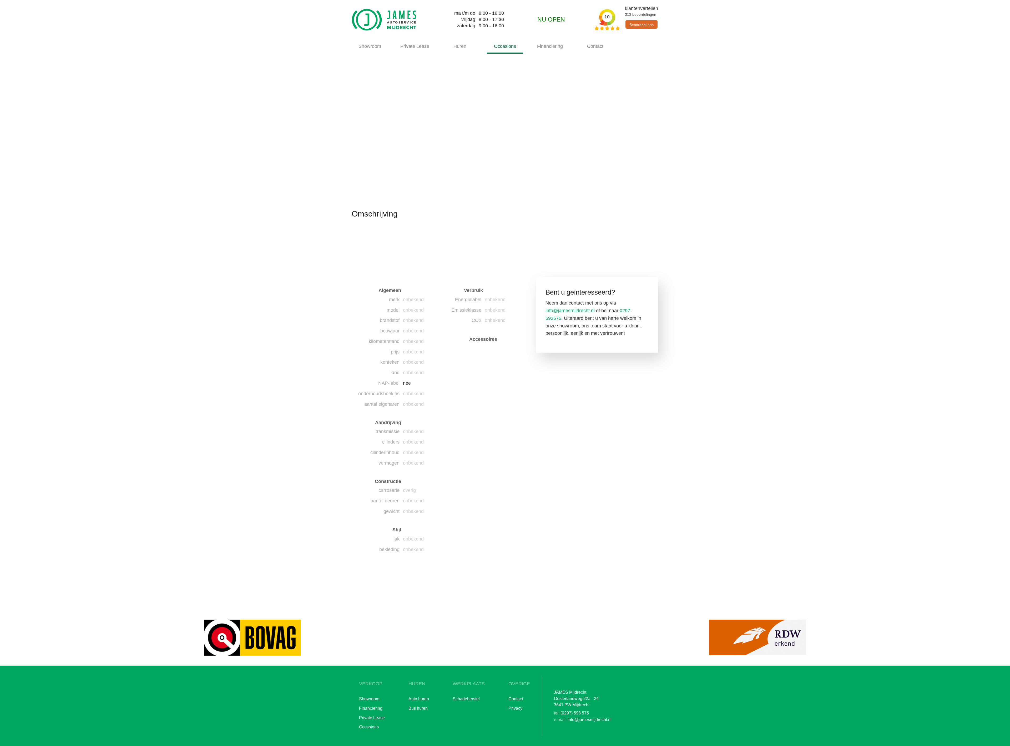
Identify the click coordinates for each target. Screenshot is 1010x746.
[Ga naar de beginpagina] (384, 19)
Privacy (515, 708)
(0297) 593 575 (574, 713)
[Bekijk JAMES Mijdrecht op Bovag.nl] (252, 637)
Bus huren (418, 708)
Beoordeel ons (641, 25)
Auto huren (418, 698)
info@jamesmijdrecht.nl (570, 310)
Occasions (505, 46)
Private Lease (414, 46)
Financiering (550, 46)
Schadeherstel (466, 698)
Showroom (369, 46)
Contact (595, 46)
